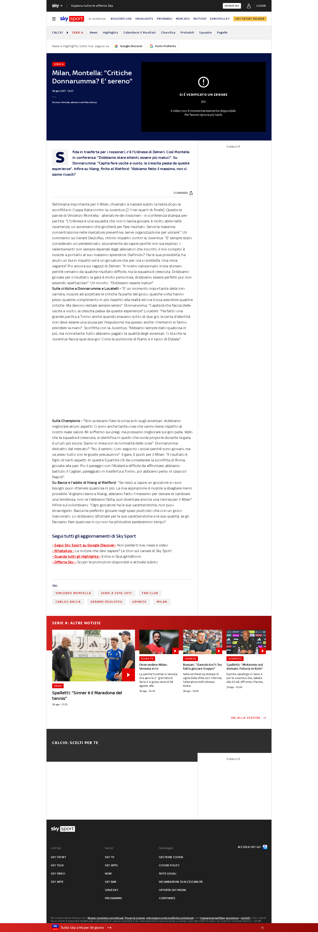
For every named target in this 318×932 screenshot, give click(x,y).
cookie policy (169, 865)
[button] (152, 927)
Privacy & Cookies (135, 917)
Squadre (205, 32)
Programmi (113, 898)
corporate (167, 898)
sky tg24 (57, 865)
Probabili (187, 32)
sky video (58, 873)
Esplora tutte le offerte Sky (92, 5)
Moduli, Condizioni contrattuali (106, 917)
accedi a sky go (249, 847)
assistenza (232, 917)
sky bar (110, 881)
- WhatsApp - (63, 551)
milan (162, 601)
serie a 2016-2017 (116, 593)
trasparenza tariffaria (212, 917)
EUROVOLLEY (220, 18)
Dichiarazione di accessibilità (180, 881)
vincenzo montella (73, 593)
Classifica (168, 32)
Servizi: (109, 848)
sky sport (58, 857)
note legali (167, 873)
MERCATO (183, 18)
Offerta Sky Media (172, 890)
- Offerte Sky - (64, 562)
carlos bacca (68, 601)
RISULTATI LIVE (121, 18)
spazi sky (111, 890)
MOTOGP (200, 18)
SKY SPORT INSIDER (250, 18)
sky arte (57, 881)
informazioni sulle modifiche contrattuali (170, 917)
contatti (246, 917)
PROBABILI (164, 18)
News (94, 32)
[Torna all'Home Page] (72, 19)
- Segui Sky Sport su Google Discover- (84, 545)
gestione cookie (171, 857)
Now (108, 873)
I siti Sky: (56, 848)
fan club (150, 593)
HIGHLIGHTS (144, 18)
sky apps (111, 865)
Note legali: (166, 848)
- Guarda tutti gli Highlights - (76, 556)
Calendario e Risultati (140, 32)
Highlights (110, 32)
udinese (139, 601)
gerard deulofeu (106, 601)
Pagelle (222, 32)
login (261, 5)
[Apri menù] (54, 19)
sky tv (109, 857)
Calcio (57, 32)
